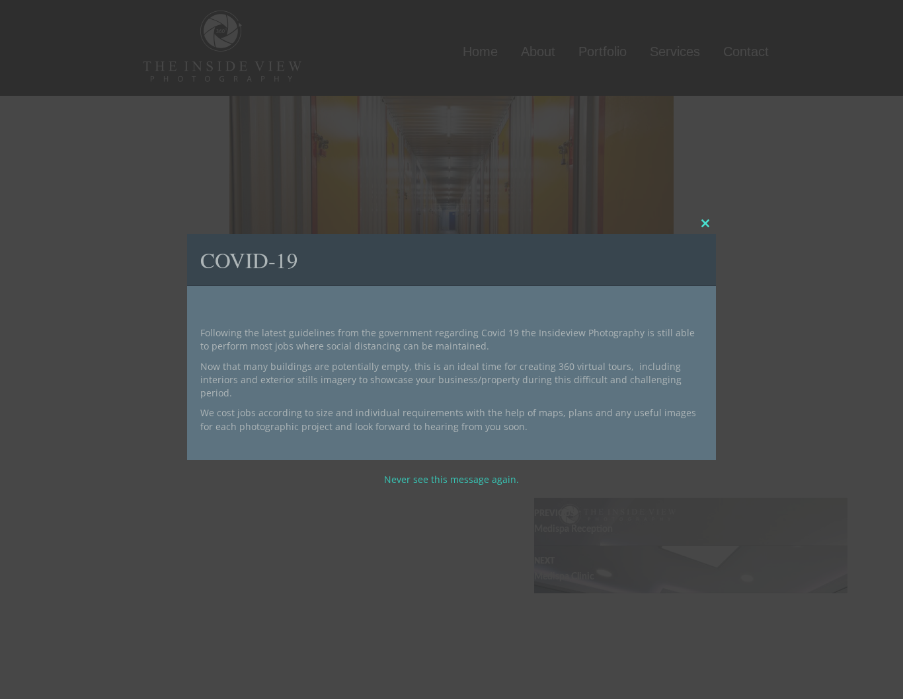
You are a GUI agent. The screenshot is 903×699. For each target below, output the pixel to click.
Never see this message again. (451, 479)
